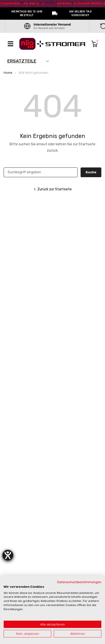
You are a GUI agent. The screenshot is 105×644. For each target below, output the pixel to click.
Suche (90, 172)
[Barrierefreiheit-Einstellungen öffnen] (7, 555)
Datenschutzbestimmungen (79, 582)
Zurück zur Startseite (54, 189)
